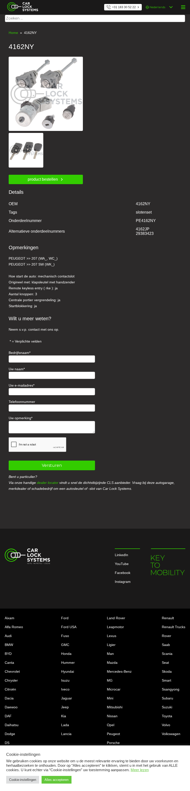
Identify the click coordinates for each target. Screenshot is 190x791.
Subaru (167, 698)
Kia (63, 716)
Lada (65, 725)
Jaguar (66, 698)
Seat (165, 663)
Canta (9, 663)
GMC (65, 645)
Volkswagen (171, 734)
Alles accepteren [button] (57, 780)
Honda (66, 654)
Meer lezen (140, 770)
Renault (168, 618)
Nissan (112, 716)
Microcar (113, 689)
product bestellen (43, 179)
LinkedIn (121, 555)
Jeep (65, 707)
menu (183, 7)
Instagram (123, 582)
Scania (167, 654)
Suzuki (167, 707)
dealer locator (47, 483)
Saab (166, 645)
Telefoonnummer (22, 402)
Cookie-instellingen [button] (22, 780)
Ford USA (68, 627)
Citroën (10, 689)
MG (110, 680)
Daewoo (11, 707)
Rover (166, 636)
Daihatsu (12, 725)
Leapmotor (115, 627)
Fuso (65, 636)
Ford (65, 618)
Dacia (9, 698)
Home (13, 33)
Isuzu (65, 680)
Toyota (167, 716)
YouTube (122, 564)
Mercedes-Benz (119, 671)
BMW (9, 645)
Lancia (66, 734)
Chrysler (11, 680)
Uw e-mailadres (21, 385)
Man (110, 654)
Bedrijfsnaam (19, 353)
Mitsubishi (114, 707)
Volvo (166, 725)
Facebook (122, 573)
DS (7, 743)
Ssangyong (170, 689)
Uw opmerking (20, 418)
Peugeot (113, 734)
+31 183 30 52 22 (124, 7)
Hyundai (67, 671)
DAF (8, 716)
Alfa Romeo (14, 627)
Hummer (68, 663)
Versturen (52, 465)
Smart (166, 680)
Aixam (9, 618)
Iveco (65, 689)
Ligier (111, 645)
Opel (110, 725)
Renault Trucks (173, 627)
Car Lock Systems (21, 3)
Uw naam (16, 369)
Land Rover (116, 618)
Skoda (167, 671)
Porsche (113, 743)
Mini (110, 698)
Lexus (111, 636)
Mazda (112, 663)
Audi (8, 636)
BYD (8, 654)
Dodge (10, 734)
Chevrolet (12, 671)
